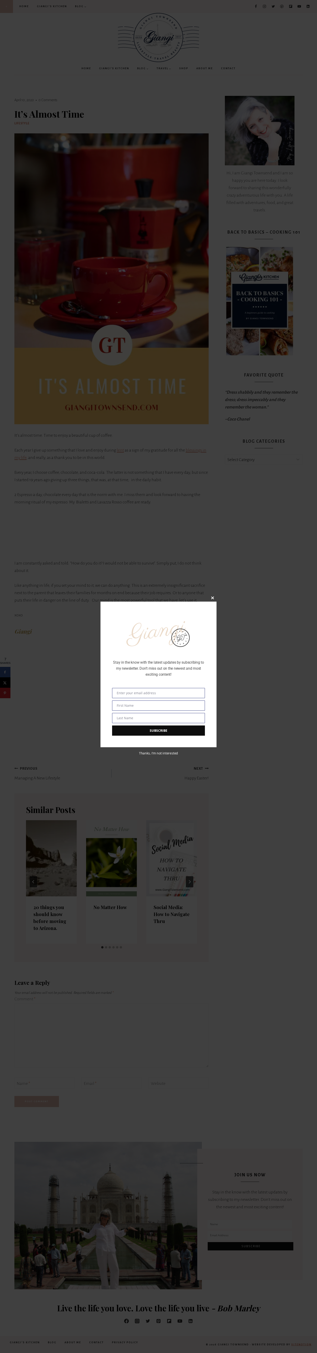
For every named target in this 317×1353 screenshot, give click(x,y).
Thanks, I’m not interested (158, 753)
